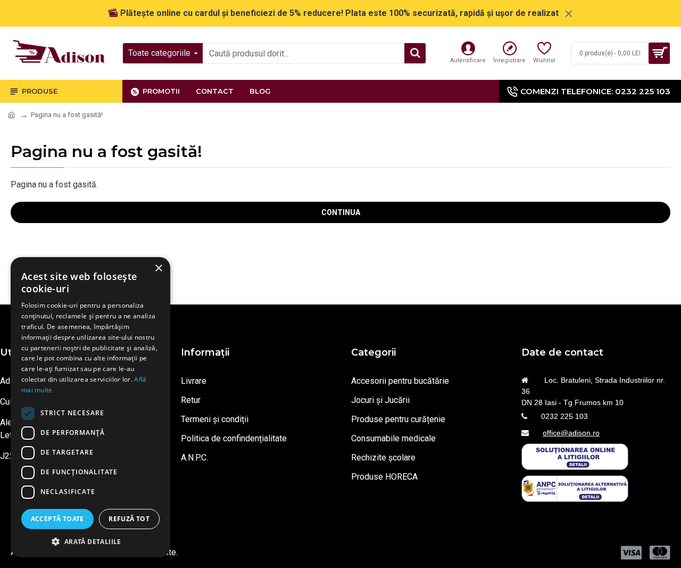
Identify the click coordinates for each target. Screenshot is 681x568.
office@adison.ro (571, 433)
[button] (90, 541)
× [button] (158, 269)
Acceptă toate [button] (57, 518)
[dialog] (90, 407)
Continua (340, 212)
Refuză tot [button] (129, 518)
